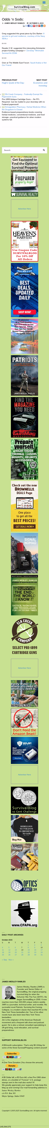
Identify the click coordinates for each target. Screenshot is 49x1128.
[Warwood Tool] (24, 856)
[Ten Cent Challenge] (24, 800)
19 (9, 952)
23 (35, 952)
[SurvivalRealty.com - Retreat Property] (24, 176)
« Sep (4, 960)
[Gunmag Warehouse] (24, 417)
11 (3, 950)
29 (29, 955)
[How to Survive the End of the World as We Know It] (24, 595)
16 (35, 950)
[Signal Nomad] (24, 553)
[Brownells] (24, 506)
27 (16, 955)
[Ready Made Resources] (24, 459)
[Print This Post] (24, 26)
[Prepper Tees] (24, 828)
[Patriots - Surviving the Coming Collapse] (24, 375)
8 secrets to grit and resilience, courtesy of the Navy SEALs (23, 36)
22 (29, 952)
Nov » (11, 960)
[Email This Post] (26, 26)
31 (42, 955)
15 (29, 950)
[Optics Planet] (24, 885)
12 (9, 950)
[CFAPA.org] (24, 913)
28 (22, 955)
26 (9, 955)
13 (16, 950)
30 (35, 955)
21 (22, 952)
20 (16, 952)
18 (3, 952)
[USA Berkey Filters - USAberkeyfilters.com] (24, 693)
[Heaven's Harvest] (24, 241)
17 (42, 950)
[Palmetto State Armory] (24, 290)
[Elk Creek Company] (24, 637)
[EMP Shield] (24, 750)
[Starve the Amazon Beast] (24, 722)
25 (3, 955)
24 (42, 952)
